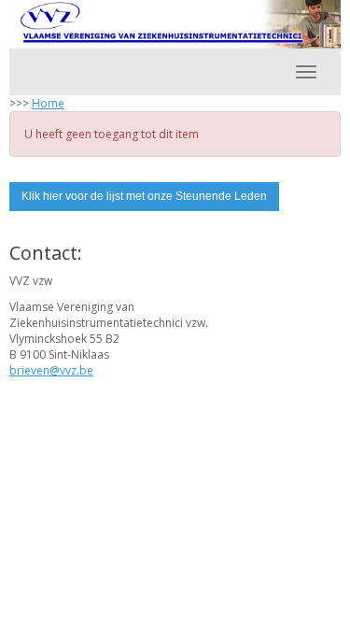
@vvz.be (51, 370)
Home (48, 103)
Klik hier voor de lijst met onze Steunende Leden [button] (144, 196)
